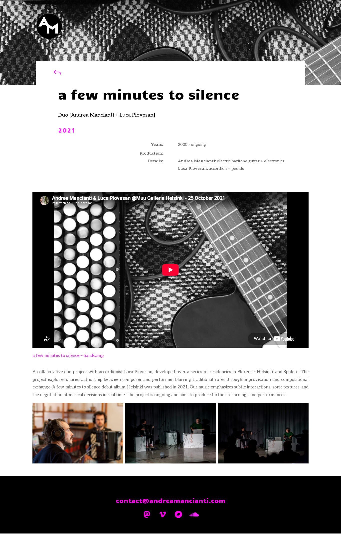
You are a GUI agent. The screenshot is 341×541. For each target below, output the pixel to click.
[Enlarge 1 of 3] (116, 409)
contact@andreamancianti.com (170, 500)
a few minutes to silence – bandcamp (68, 355)
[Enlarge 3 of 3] (302, 409)
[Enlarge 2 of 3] (209, 409)
